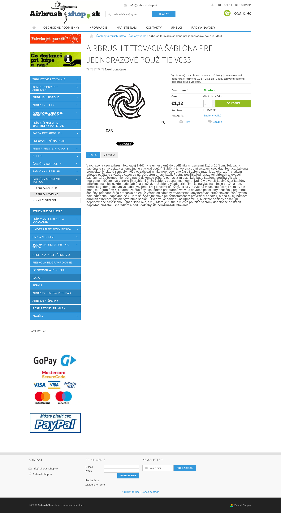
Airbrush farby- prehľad (51, 293)
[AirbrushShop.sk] (65, 12)
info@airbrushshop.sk (45, 468)
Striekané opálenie (47, 211)
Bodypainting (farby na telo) (50, 246)
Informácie (98, 27)
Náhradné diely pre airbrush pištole (47, 114)
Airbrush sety (43, 105)
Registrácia (243, 5)
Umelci (176, 27)
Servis (37, 285)
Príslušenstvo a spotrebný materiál (48, 124)
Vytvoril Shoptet (242, 505)
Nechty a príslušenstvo (51, 254)
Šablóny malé (46, 188)
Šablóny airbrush (46, 171)
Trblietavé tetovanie (48, 79)
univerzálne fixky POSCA (51, 229)
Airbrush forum (130, 492)
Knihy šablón (46, 200)
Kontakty (154, 27)
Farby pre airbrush (47, 133)
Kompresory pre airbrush (45, 88)
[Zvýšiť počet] (213, 101)
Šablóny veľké (47, 194)
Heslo (88, 470)
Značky (38, 315)
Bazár (37, 277)
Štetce (37, 156)
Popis (93, 154)
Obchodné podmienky (61, 27)
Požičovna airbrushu (48, 270)
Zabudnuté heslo (95, 484)
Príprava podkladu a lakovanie (48, 220)
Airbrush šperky (45, 300)
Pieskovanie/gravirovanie (52, 262)
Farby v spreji (43, 236)
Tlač (187, 121)
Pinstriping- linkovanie (50, 148)
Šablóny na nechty (47, 163)
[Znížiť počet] (213, 105)
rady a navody (203, 27)
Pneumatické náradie (48, 140)
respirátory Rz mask (48, 308)
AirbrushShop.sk (42, 474)
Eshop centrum (150, 492)
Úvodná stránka (34, 27)
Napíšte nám (127, 27)
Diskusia (109, 154)
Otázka (217, 121)
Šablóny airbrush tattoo (46, 180)
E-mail (89, 466)
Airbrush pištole (45, 97)
